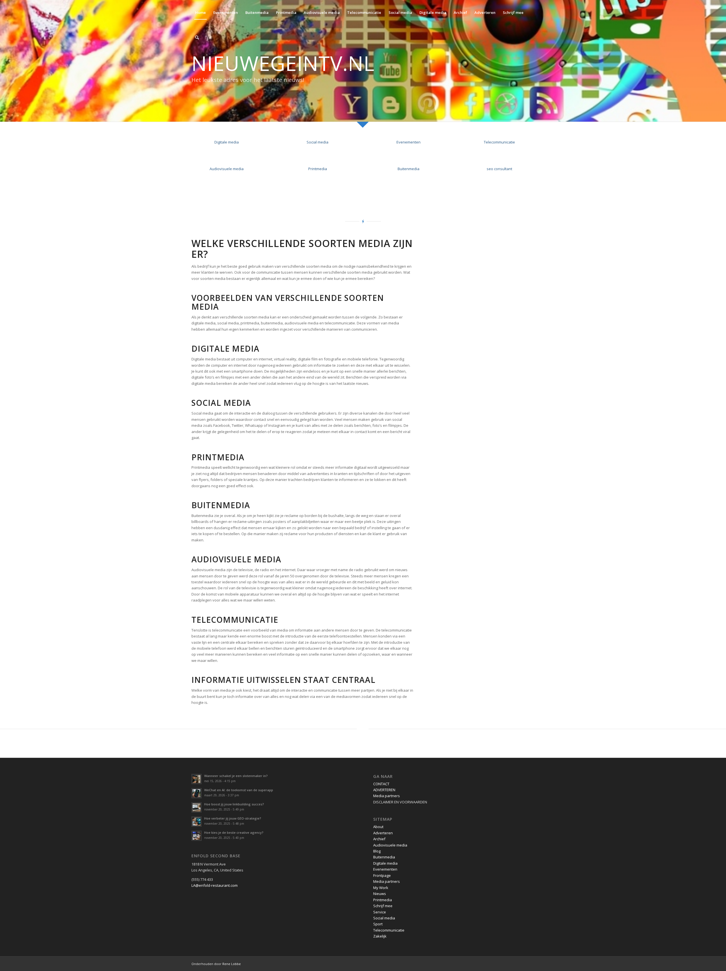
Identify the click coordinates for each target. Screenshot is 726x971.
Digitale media (226, 142)
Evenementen (408, 142)
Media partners (386, 795)
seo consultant (499, 168)
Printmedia (317, 168)
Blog (377, 851)
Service (379, 912)
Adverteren (383, 832)
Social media (317, 142)
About (378, 826)
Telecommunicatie (499, 142)
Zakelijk (380, 936)
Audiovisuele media (227, 168)
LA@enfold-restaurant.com (214, 885)
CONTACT (381, 783)
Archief (379, 838)
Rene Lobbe (231, 964)
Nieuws (379, 893)
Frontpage (382, 875)
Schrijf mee (382, 905)
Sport (378, 923)
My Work (380, 887)
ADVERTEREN (384, 789)
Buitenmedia (408, 168)
